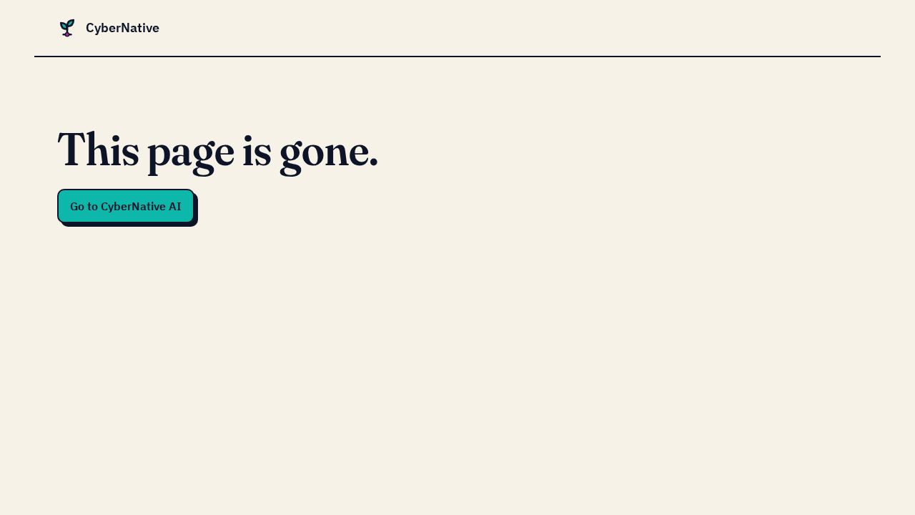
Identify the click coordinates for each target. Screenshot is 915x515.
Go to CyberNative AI (126, 206)
